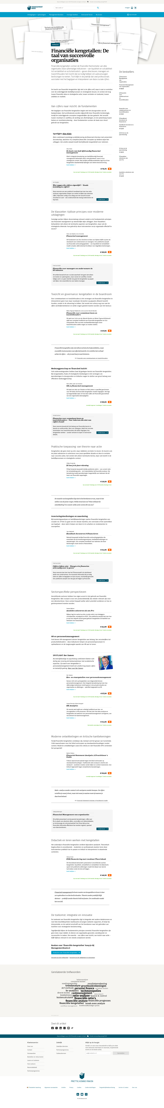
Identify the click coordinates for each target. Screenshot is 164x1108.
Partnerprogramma (33, 1071)
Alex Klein (67, 134)
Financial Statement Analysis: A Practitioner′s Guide (92, 800)
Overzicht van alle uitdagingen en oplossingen (82, 957)
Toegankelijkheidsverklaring (107, 1087)
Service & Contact (123, 1087)
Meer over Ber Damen (75, 668)
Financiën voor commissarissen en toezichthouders (92, 358)
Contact (29, 1050)
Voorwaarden (31, 1053)
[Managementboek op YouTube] (82, 1094)
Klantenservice (32, 1043)
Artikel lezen (101, 199)
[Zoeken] (98, 7)
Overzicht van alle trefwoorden (59, 957)
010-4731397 (133, 14)
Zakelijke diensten (62, 1046)
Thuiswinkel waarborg (34, 1087)
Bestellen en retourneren (35, 1057)
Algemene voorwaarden (51, 1087)
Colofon (63, 1087)
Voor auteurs (31, 1064)
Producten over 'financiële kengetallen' (65, 952)
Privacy (71, 1087)
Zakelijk (59, 1043)
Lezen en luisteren (33, 1060)
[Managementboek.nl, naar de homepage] (35, 9)
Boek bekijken (70, 165)
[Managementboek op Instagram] (86, 1094)
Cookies (79, 1087)
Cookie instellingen (90, 1087)
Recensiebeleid (32, 1067)
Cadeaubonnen (61, 1053)
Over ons (30, 1046)
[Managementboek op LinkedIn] (78, 1094)
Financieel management (63, 892)
